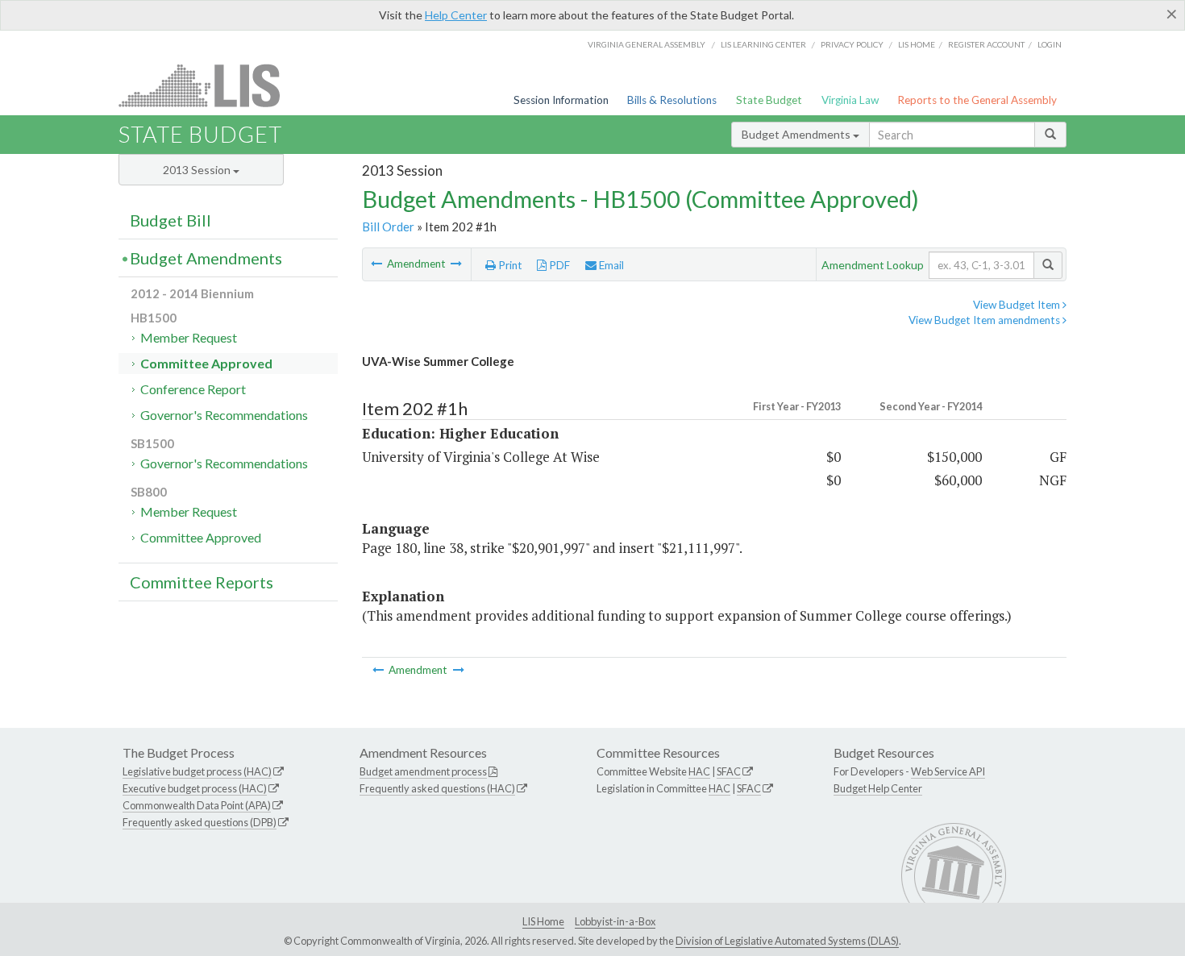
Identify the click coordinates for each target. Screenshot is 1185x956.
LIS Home (543, 921)
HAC (699, 771)
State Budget (769, 100)
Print (509, 265)
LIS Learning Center (763, 44)
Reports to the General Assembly (977, 100)
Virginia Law (850, 100)
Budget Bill (170, 220)
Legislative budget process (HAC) (197, 771)
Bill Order (388, 226)
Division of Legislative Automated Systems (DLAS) (787, 940)
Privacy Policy (852, 44)
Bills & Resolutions (672, 100)
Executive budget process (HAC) (195, 788)
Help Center (456, 15)
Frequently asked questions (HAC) (437, 788)
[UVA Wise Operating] (456, 263)
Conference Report (193, 389)
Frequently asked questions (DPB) (199, 822)
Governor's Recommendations (224, 414)
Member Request (188, 337)
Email (610, 265)
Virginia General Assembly (646, 44)
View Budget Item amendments (985, 320)
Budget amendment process (423, 771)
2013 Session (198, 170)
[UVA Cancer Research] (378, 263)
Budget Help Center (878, 788)
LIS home (916, 44)
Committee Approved (206, 363)
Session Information (561, 100)
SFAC (729, 771)
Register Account (986, 44)
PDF (558, 265)
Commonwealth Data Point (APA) (197, 805)
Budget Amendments (797, 134)
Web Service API (948, 771)
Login (1049, 44)
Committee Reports (201, 582)
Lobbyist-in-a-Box (615, 921)
